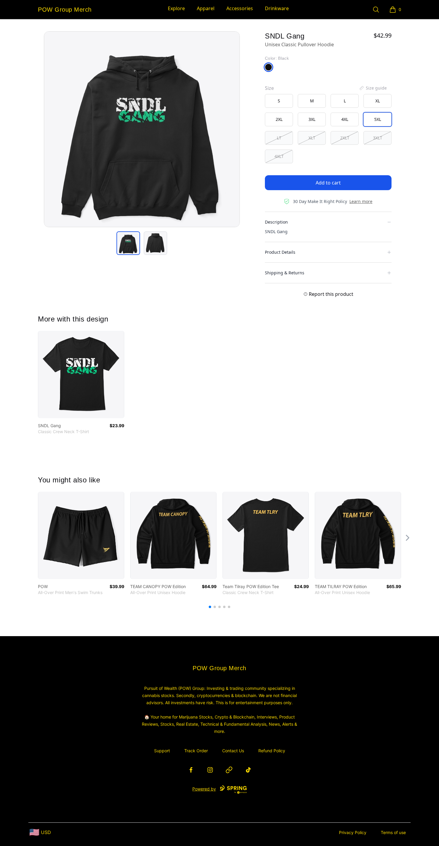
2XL (279, 119)
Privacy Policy (352, 832)
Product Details (280, 252)
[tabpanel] (142, 129)
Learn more (360, 201)
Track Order (196, 750)
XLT (311, 138)
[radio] (279, 101)
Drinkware (277, 8)
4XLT (279, 156)
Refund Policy (271, 750)
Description (276, 222)
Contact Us (233, 750)
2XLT (344, 138)
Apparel (205, 8)
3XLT (377, 138)
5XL (377, 119)
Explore (176, 8)
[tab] (128, 243)
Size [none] (269, 88)
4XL (344, 119)
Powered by (204, 788)
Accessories (239, 8)
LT (279, 138)
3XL (311, 119)
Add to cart (328, 182)
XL (377, 101)
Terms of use (393, 832)
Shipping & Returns (284, 273)
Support (162, 750)
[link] (81, 374)
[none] (373, 88)
